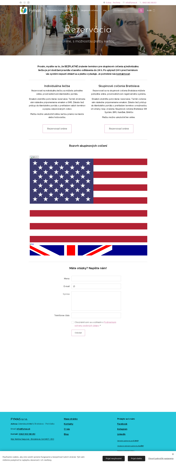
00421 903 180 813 (149, 2)
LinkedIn (121, 434)
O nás (67, 429)
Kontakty (68, 424)
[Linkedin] (28, 2)
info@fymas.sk (131, 2)
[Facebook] (20, 2)
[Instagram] (24, 2)
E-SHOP (136, 441)
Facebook (122, 424)
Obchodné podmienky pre (125, 441)
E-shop (108, 2)
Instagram (122, 429)
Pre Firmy (116, 2)
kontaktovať (123, 73)
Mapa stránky (71, 419)
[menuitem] (57, 10)
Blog (66, 434)
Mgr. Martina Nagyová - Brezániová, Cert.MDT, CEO (32, 439)
